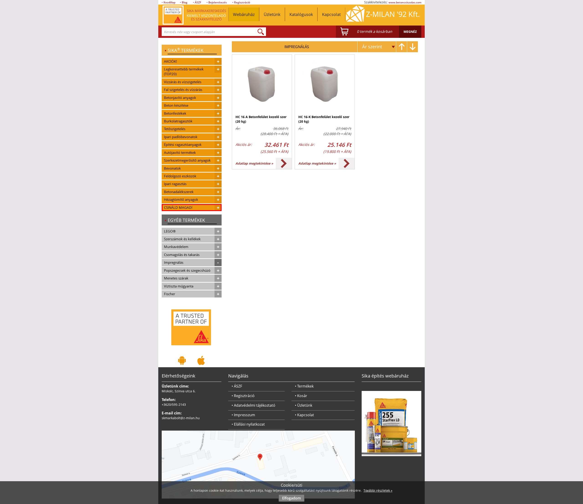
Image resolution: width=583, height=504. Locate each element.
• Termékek (304, 386)
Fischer (169, 294)
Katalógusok (301, 14)
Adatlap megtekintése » (254, 163)
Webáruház (244, 14)
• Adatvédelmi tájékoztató (253, 405)
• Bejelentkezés (217, 2)
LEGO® (170, 231)
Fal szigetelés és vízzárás (183, 89)
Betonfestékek (175, 113)
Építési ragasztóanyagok (183, 144)
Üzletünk (272, 14)
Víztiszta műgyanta (178, 286)
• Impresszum (243, 414)
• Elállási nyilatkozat (248, 424)
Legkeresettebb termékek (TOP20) (184, 71)
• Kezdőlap (168, 2)
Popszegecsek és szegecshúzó (187, 270)
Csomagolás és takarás (181, 254)
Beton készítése (176, 105)
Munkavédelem (176, 246)
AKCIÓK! (170, 61)
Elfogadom (291, 498)
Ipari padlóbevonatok (180, 136)
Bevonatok (172, 168)
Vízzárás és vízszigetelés (182, 82)
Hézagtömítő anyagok (181, 199)
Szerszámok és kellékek (182, 239)
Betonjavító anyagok (180, 97)
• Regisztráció (241, 2)
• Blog (183, 2)
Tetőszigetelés (174, 129)
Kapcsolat (331, 14)
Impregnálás (173, 262)
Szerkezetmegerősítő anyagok (187, 160)
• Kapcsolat (304, 414)
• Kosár (301, 395)
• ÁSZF (197, 2)
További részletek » (377, 490)
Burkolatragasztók (178, 121)
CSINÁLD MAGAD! (178, 207)
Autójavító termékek (180, 152)
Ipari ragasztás (175, 183)
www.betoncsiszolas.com (405, 2)
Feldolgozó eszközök (180, 176)
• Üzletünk (303, 405)
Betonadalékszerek (179, 191)
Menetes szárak (176, 278)
